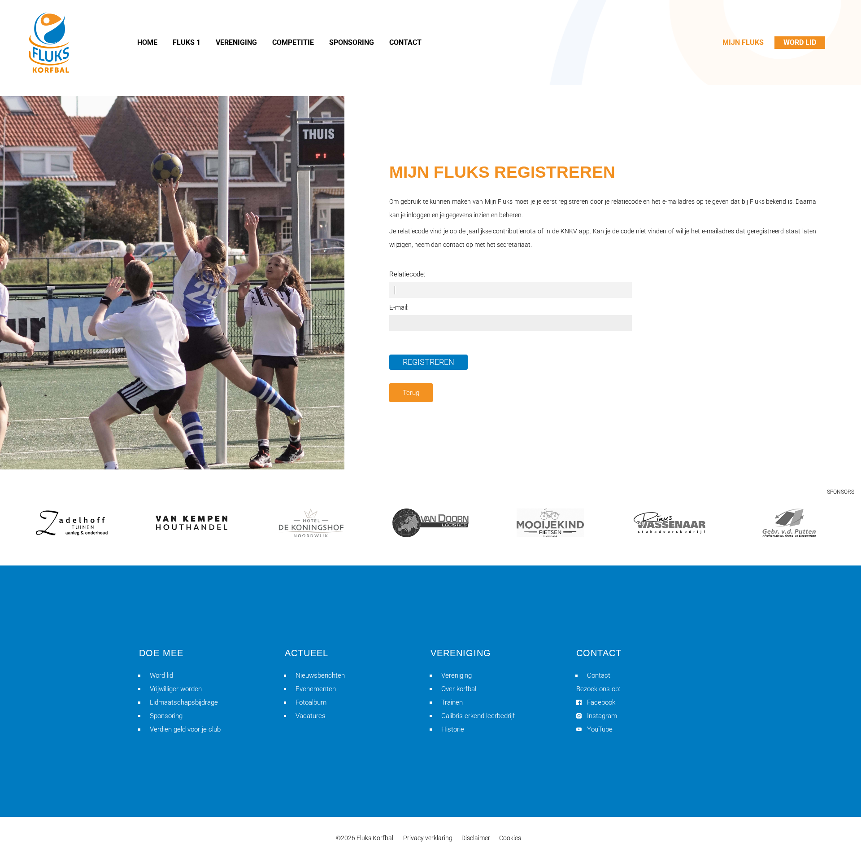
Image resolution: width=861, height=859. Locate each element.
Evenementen (316, 689)
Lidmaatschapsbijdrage (184, 702)
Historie (452, 729)
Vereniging (456, 675)
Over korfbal (458, 689)
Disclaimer (475, 837)
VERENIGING (236, 42)
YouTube (600, 729)
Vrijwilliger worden (176, 689)
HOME (147, 42)
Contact (598, 675)
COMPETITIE (293, 42)
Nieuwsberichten (320, 675)
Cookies (510, 837)
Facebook (601, 702)
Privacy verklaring (427, 837)
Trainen (452, 702)
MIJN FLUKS (743, 42)
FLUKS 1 (186, 42)
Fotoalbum (311, 702)
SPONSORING (351, 42)
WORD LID (799, 42)
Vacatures (311, 716)
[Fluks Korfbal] (49, 42)
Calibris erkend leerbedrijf (478, 716)
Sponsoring (166, 716)
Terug (411, 393)
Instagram (602, 716)
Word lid (161, 675)
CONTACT (405, 42)
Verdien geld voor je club (185, 729)
